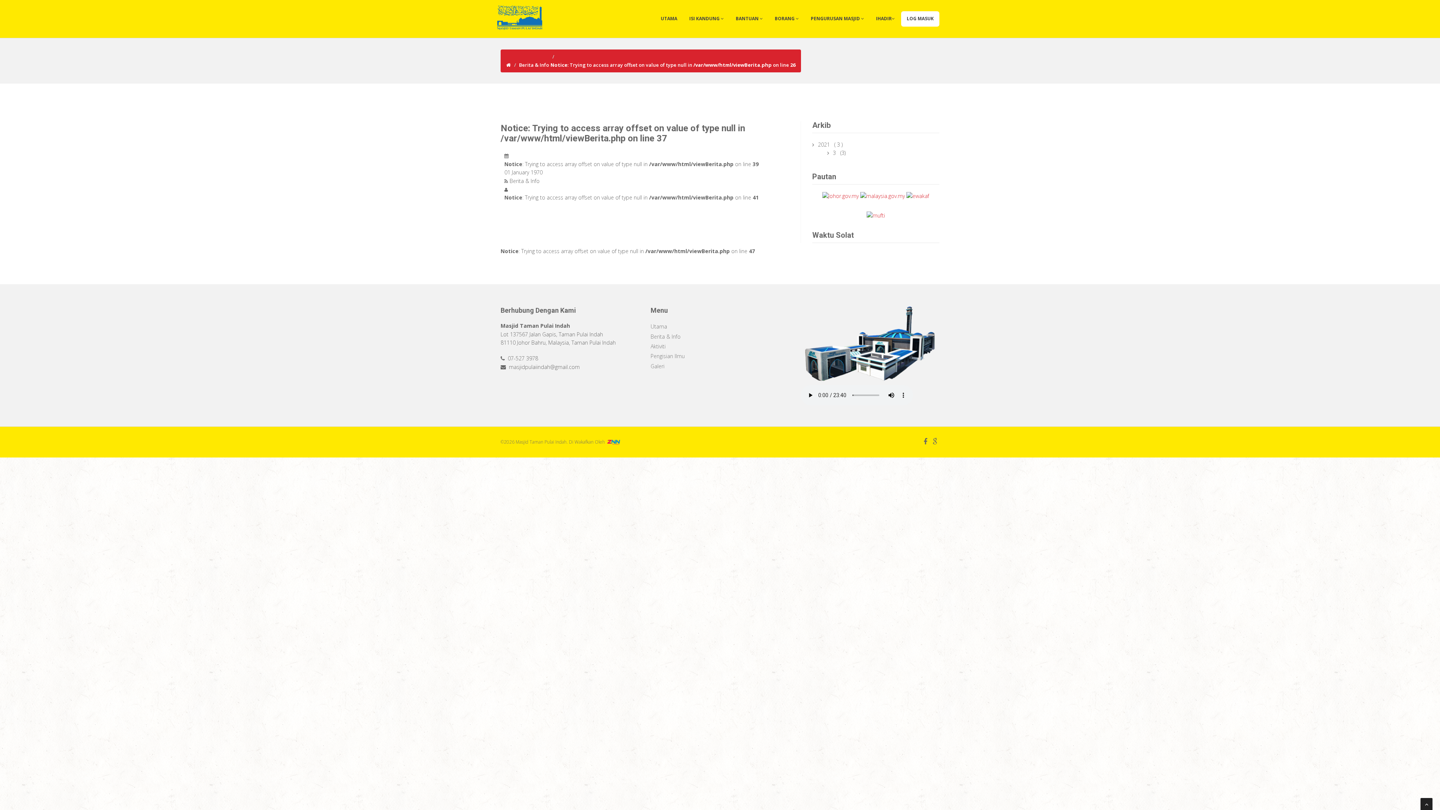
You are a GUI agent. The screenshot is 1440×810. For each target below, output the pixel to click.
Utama (669, 18)
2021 (824, 144)
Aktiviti (658, 346)
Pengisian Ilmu (668, 356)
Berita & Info (534, 65)
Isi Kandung (705, 18)
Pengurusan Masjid (836, 18)
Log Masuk (920, 18)
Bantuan (748, 18)
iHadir (884, 18)
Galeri (657, 366)
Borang (785, 18)
